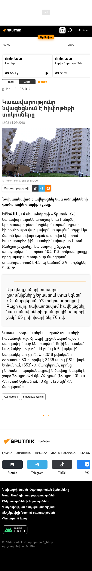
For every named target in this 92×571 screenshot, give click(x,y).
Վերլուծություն (63, 453)
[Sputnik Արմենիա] (13, 32)
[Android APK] (15, 530)
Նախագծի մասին (15, 489)
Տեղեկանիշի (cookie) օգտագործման (28, 512)
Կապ (5, 495)
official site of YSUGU (26, 180)
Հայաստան (11, 396)
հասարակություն (33, 396)
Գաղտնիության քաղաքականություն (28, 507)
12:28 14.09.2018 (13, 123)
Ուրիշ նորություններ (69, 63)
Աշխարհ (41, 453)
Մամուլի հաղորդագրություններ (33, 495)
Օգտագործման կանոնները (49, 489)
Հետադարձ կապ (14, 518)
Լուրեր (10, 63)
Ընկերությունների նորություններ (25, 501)
